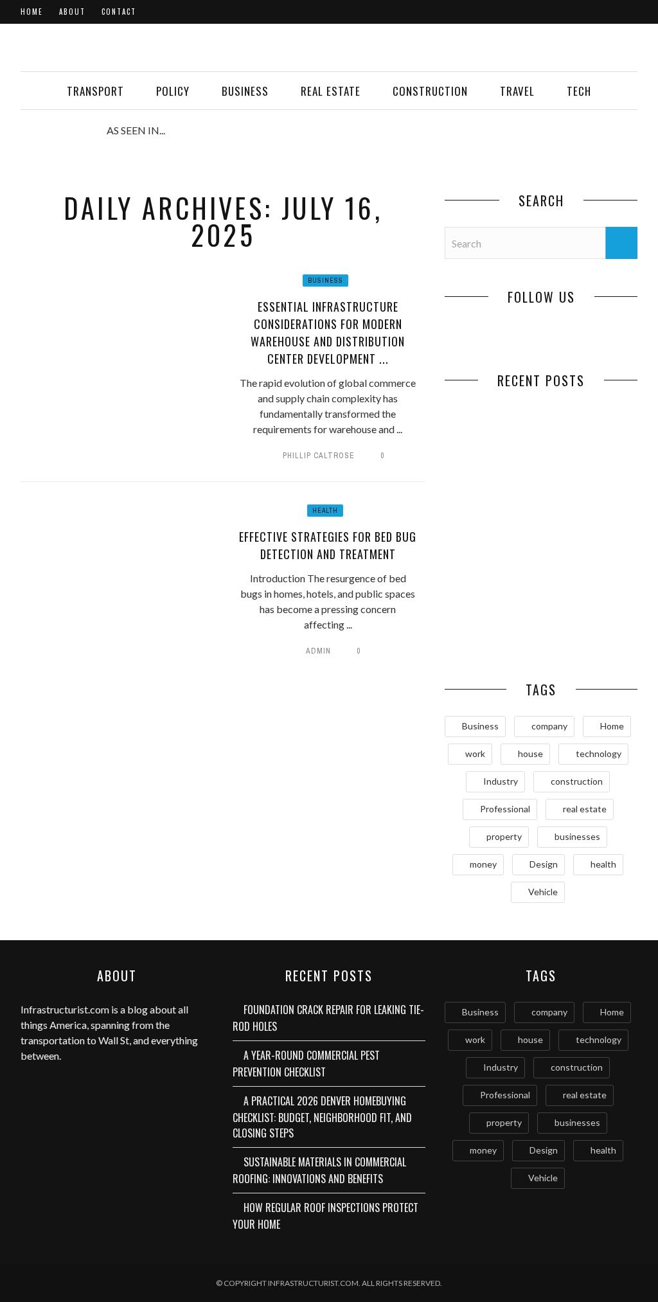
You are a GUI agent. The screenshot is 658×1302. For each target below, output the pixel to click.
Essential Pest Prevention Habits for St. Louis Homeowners (589, 633)
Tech (579, 91)
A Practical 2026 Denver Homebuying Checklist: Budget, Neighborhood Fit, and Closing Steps (322, 1117)
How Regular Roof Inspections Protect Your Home (492, 633)
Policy (173, 91)
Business (245, 91)
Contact (119, 11)
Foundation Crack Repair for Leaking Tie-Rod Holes (493, 463)
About (72, 11)
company (549, 725)
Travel (517, 91)
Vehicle (543, 891)
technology (598, 753)
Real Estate (330, 91)
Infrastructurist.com (65, 1009)
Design (543, 864)
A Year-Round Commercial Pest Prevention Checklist (589, 470)
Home (32, 11)
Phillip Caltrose (319, 455)
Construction (430, 91)
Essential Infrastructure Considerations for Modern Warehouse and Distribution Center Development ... (328, 332)
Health (325, 510)
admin (318, 651)
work (475, 753)
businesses (577, 836)
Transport (95, 91)
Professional (505, 808)
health (603, 864)
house (530, 753)
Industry (500, 781)
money (483, 864)
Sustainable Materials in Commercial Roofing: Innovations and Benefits (319, 1170)
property (504, 836)
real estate (585, 808)
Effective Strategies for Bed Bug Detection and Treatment (327, 545)
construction (577, 781)
